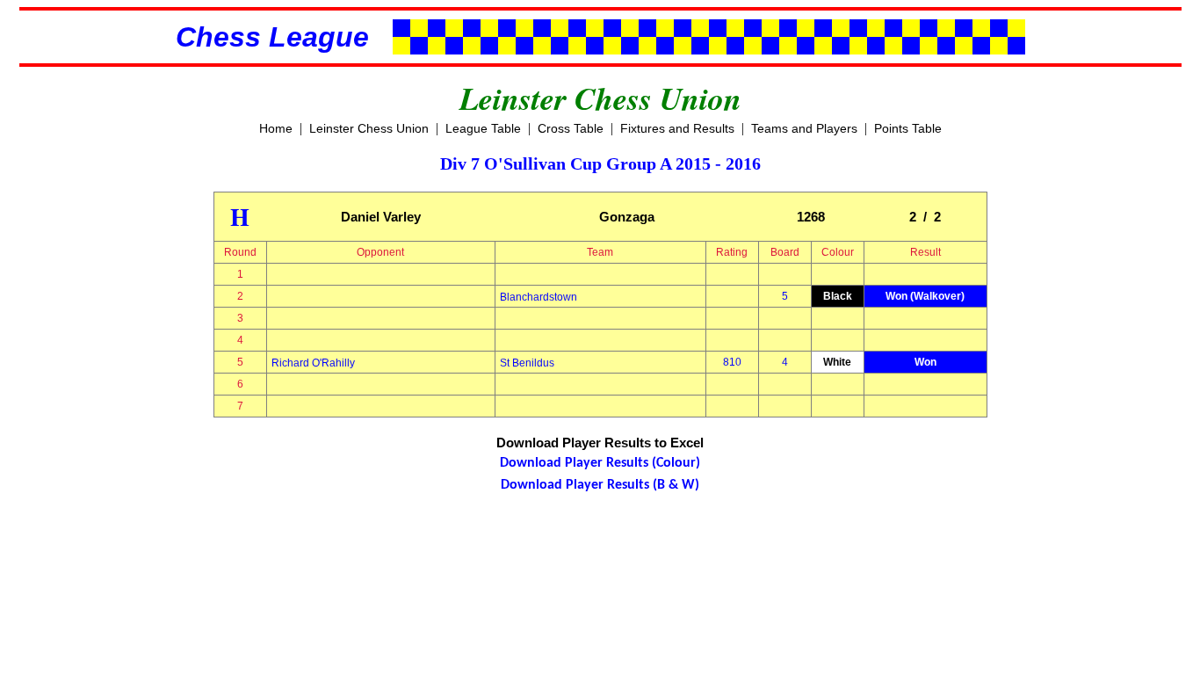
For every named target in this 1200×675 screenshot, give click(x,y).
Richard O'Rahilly (313, 363)
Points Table (908, 128)
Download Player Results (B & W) (600, 485)
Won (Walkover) (925, 296)
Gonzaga (626, 216)
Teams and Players (804, 128)
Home (276, 128)
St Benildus (527, 363)
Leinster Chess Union (369, 128)
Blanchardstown (538, 297)
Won (925, 362)
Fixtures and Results (677, 128)
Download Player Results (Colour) (600, 463)
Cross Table (571, 128)
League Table (483, 128)
